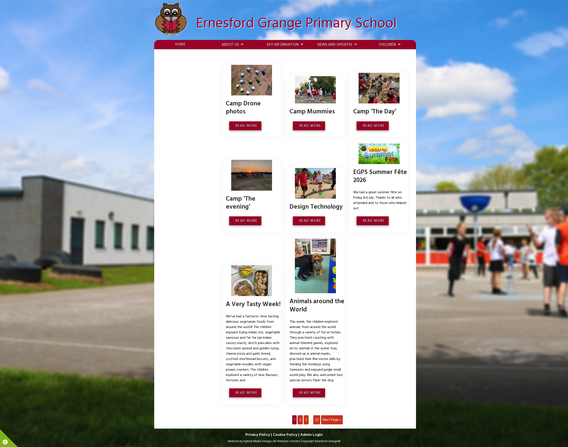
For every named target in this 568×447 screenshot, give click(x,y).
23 (317, 420)
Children (387, 45)
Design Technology (316, 207)
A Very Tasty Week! (253, 304)
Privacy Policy (257, 435)
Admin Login (311, 435)
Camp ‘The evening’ (240, 203)
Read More (247, 126)
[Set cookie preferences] (9, 438)
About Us (230, 45)
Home (180, 44)
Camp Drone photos (243, 108)
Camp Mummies (312, 112)
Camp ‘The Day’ (374, 112)
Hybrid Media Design (257, 441)
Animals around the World (317, 305)
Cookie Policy (285, 435)
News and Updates (335, 45)
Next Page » (332, 420)
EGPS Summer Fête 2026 (380, 176)
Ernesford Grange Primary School (296, 23)
